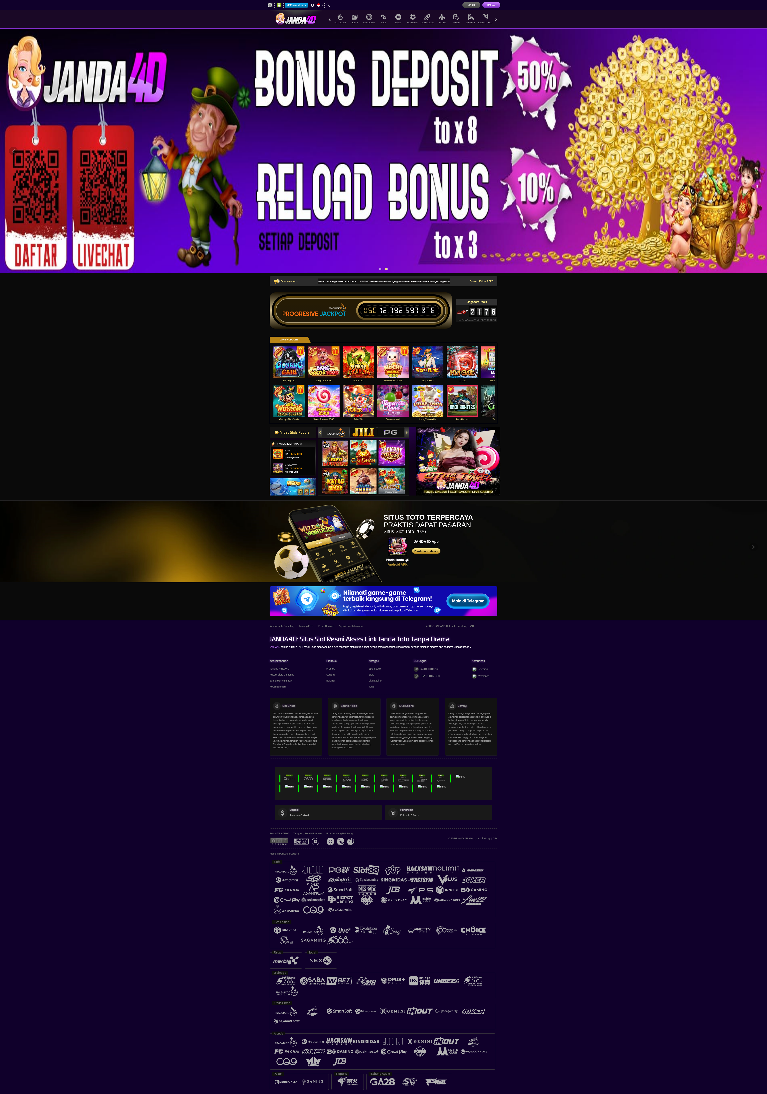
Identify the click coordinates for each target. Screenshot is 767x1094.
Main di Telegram (298, 5)
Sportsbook (375, 668)
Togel (398, 22)
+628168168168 (430, 676)
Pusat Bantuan (326, 626)
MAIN (292, 362)
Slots (355, 22)
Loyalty (330, 674)
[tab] (335, 432)
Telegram (483, 669)
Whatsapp (483, 676)
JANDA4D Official (429, 669)
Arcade (442, 22)
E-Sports (470, 22)
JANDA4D (275, 647)
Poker (456, 22)
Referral (330, 680)
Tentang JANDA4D (279, 668)
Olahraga (412, 22)
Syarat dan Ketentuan (351, 626)
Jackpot (333, 314)
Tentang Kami (306, 626)
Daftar (491, 5)
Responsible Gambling (282, 626)
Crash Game (427, 22)
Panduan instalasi (426, 551)
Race (383, 22)
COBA (338, 449)
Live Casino (369, 22)
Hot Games (340, 22)
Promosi (330, 668)
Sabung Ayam (485, 22)
